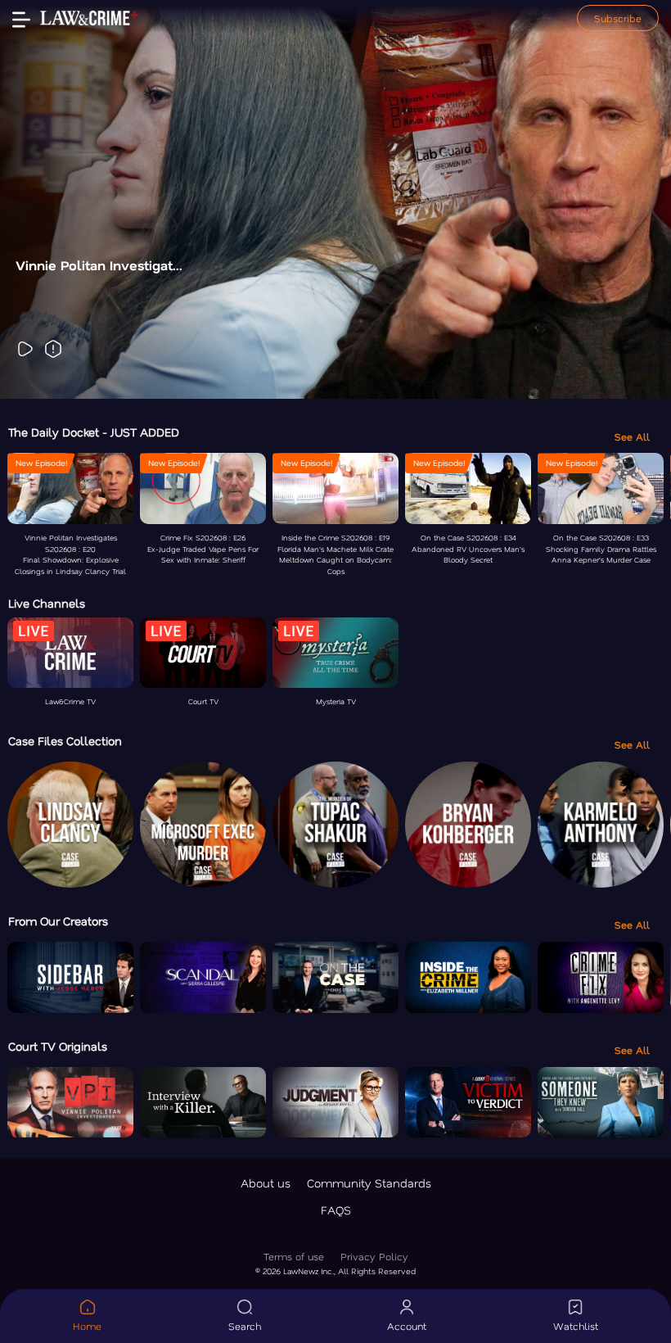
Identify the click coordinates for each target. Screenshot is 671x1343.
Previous (42, 200)
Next (629, 200)
